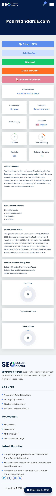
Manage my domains (14, 399)
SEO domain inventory (14, 404)
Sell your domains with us (16, 408)
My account (9, 424)
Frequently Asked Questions (17, 395)
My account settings (14, 438)
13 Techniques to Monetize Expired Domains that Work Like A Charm (28, 464)
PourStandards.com (28, 94)
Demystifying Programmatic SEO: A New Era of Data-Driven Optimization (26, 456)
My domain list (11, 433)
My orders (9, 429)
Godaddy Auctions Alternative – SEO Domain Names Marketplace (25, 472)
